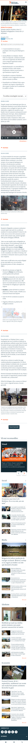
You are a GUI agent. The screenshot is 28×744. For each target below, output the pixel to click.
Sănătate (5, 605)
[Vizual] (6, 742)
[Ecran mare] (25, 137)
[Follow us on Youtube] (5, 732)
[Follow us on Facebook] (2, 732)
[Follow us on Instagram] (9, 732)
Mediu (4, 540)
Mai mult (24, 599)
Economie (6, 663)
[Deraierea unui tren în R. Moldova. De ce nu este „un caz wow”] (14, 490)
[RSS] (12, 732)
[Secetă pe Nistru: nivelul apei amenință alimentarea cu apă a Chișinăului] (6, 595)
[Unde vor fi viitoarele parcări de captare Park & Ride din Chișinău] (6, 524)
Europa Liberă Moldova (10, 129)
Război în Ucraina (6, 27)
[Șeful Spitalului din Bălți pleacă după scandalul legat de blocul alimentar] (6, 654)
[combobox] (15, 96)
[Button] (4, 41)
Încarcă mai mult (14, 427)
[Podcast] (14, 742)
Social (4, 481)
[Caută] (22, 742)
